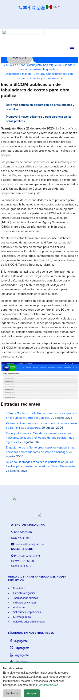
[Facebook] (29, 8)
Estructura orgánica (24, 593)
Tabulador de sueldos (25, 598)
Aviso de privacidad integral (28, 621)
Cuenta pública (21, 617)
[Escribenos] (25, 8)
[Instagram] (38, 8)
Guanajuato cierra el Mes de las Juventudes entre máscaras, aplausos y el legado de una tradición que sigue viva (40, 438)
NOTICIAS (19, 57)
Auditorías (18, 607)
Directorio (18, 588)
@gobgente (21, 641)
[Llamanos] (20, 8)
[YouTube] (43, 8)
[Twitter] (33, 8)
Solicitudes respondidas (26, 612)
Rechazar (12, 693)
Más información (48, 685)
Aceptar (32, 693)
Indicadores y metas (24, 602)
